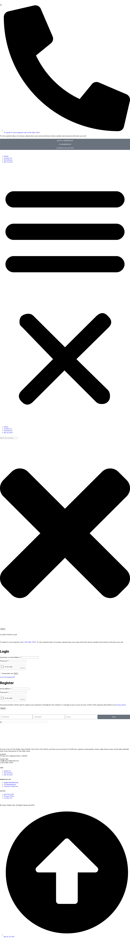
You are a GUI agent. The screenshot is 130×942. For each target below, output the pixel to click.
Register (3, 708)
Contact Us (8, 158)
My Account (8, 162)
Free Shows (8, 160)
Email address (5, 689)
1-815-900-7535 (29, 642)
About (6, 156)
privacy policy (121, 705)
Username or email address (10, 657)
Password (4, 661)
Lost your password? (7, 677)
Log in (15, 673)
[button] (65, 294)
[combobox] (9, 438)
